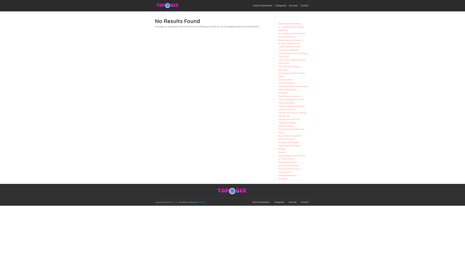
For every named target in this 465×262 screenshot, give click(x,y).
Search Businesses (262, 5)
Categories (280, 5)
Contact (304, 5)
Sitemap (201, 202)
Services (293, 5)
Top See (174, 202)
